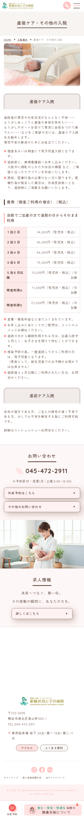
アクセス (27, 748)
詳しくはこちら (27, 613)
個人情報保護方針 (32, 778)
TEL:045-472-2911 (21, 724)
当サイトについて (55, 778)
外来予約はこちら (21, 493)
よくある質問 (54, 748)
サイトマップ (11, 778)
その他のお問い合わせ (25, 506)
